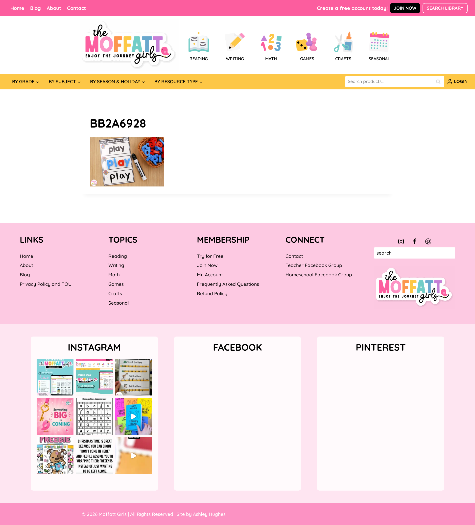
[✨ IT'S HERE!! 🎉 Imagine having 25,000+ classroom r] (55, 377)
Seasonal (118, 303)
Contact (76, 8)
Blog (35, 8)
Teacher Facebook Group (313, 265)
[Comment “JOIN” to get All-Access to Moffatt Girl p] (94, 377)
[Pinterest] (428, 241)
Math (114, 275)
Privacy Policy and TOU (45, 284)
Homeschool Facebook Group (318, 275)
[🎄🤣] (94, 455)
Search (439, 81)
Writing (116, 265)
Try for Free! (210, 256)
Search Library (445, 8)
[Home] (129, 45)
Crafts (115, 293)
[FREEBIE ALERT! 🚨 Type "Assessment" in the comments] (94, 416)
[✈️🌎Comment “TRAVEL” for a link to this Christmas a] (133, 455)
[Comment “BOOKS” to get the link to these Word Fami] (133, 416)
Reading (117, 256)
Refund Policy (212, 293)
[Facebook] (415, 241)
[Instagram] (401, 241)
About (54, 8)
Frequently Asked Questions (228, 284)
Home (17, 8)
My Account (210, 275)
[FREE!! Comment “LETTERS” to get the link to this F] (133, 377)
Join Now (405, 8)
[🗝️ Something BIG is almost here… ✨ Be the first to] (55, 416)
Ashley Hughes (209, 514)
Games (116, 284)
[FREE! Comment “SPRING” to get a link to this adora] (55, 455)
